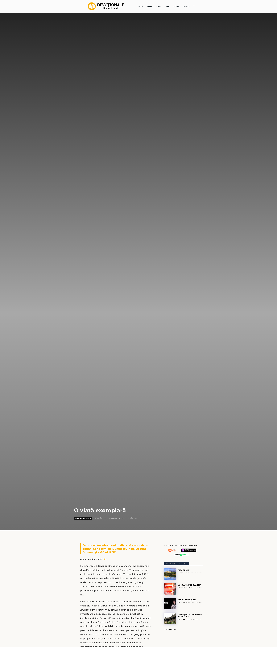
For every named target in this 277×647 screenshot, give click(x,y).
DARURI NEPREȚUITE (187, 600)
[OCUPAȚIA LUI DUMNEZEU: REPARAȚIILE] (170, 618)
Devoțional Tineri (184, 573)
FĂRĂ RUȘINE (183, 570)
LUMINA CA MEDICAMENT (189, 585)
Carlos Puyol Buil (118, 518)
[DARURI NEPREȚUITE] (170, 603)
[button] (194, 6)
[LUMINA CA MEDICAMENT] (170, 589)
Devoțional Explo (184, 587)
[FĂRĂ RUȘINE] (170, 574)
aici (105, 559)
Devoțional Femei (184, 619)
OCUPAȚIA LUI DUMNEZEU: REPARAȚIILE (190, 616)
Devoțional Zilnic (83, 518)
